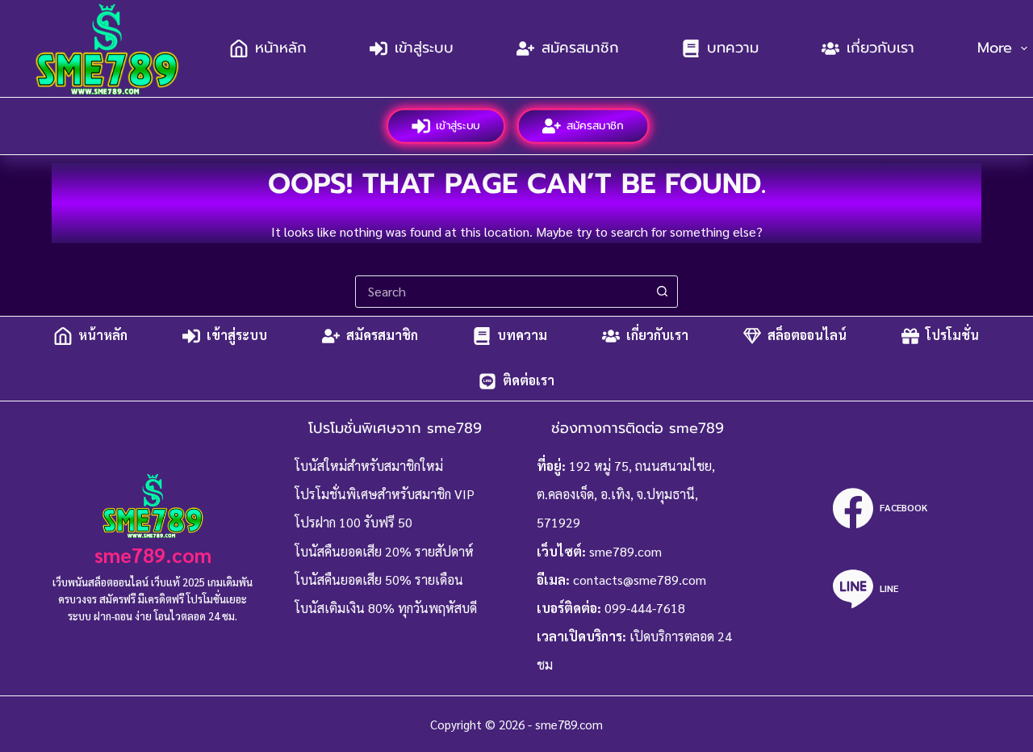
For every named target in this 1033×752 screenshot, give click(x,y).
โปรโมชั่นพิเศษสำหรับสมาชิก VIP (385, 493)
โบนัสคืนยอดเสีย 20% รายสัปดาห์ (384, 551)
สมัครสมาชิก (580, 47)
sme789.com (152, 554)
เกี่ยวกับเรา (880, 47)
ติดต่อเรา (528, 380)
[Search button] (661, 291)
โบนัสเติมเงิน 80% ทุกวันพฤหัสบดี (386, 607)
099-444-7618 (644, 607)
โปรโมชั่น (952, 335)
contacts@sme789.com (639, 579)
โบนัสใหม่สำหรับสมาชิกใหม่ (369, 465)
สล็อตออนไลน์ (807, 335)
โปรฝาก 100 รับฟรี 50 (353, 522)
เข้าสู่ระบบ (424, 47)
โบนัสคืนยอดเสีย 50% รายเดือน (379, 579)
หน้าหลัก (281, 47)
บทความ (733, 47)
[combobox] (501, 291)
